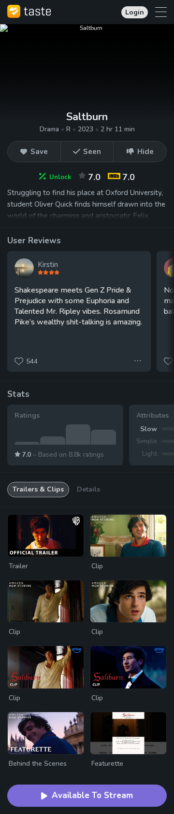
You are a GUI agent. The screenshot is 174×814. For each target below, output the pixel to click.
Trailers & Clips (38, 489)
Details (88, 489)
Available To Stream (92, 795)
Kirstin (48, 264)
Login (134, 12)
